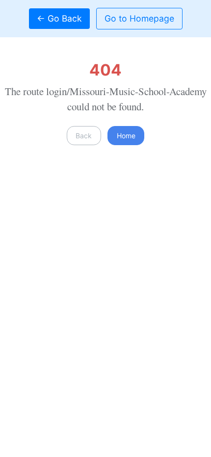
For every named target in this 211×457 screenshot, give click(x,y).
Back (84, 135)
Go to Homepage (139, 18)
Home (126, 135)
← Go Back (59, 18)
